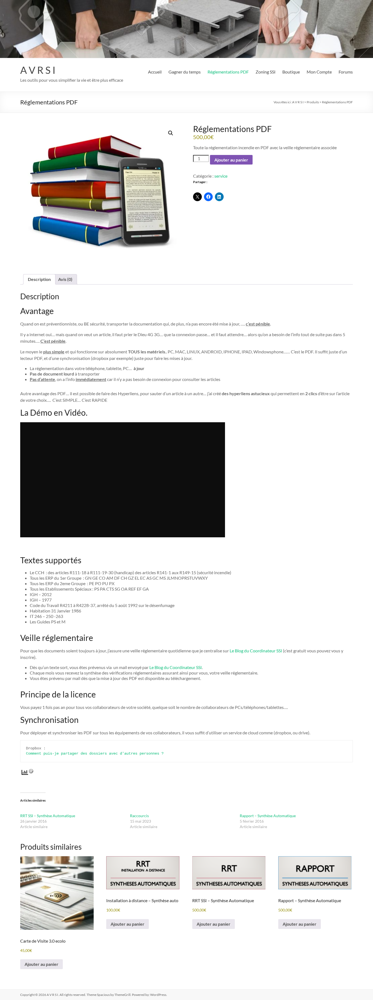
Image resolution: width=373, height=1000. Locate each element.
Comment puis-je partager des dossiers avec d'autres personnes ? (95, 753)
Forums (346, 71)
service (220, 175)
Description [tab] (39, 279)
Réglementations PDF (228, 71)
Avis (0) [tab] (65, 279)
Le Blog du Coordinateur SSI (256, 650)
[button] (171, 133)
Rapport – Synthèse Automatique (268, 815)
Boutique (291, 71)
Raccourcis (139, 815)
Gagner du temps (184, 71)
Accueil (155, 71)
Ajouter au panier (231, 159)
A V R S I (37, 70)
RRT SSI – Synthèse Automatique (47, 815)
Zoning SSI (266, 71)
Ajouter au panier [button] (41, 964)
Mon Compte (319, 71)
